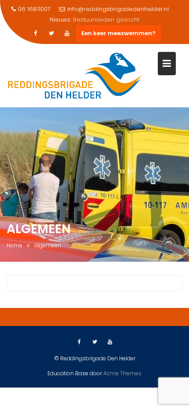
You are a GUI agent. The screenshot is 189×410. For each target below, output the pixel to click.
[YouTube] (67, 33)
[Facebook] (36, 33)
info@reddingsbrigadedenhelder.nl (118, 9)
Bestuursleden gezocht (106, 19)
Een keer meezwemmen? (118, 33)
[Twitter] (51, 33)
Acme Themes (122, 373)
